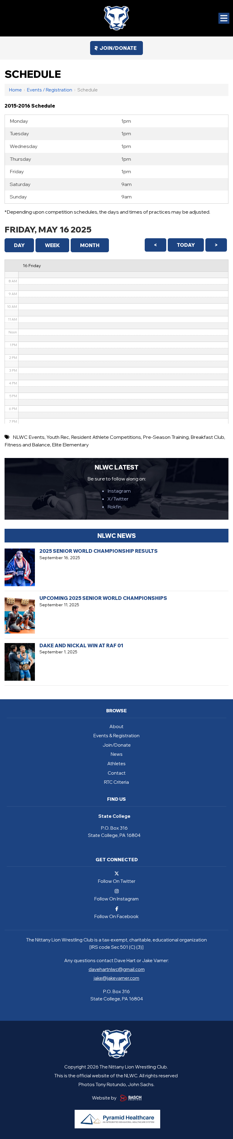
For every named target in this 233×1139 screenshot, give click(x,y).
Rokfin (114, 507)
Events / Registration (49, 90)
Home (15, 90)
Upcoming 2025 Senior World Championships (103, 598)
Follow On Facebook (116, 916)
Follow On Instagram (116, 898)
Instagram (119, 491)
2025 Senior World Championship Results (98, 551)
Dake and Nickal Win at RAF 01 (81, 645)
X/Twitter (118, 499)
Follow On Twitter (116, 880)
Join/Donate (118, 48)
